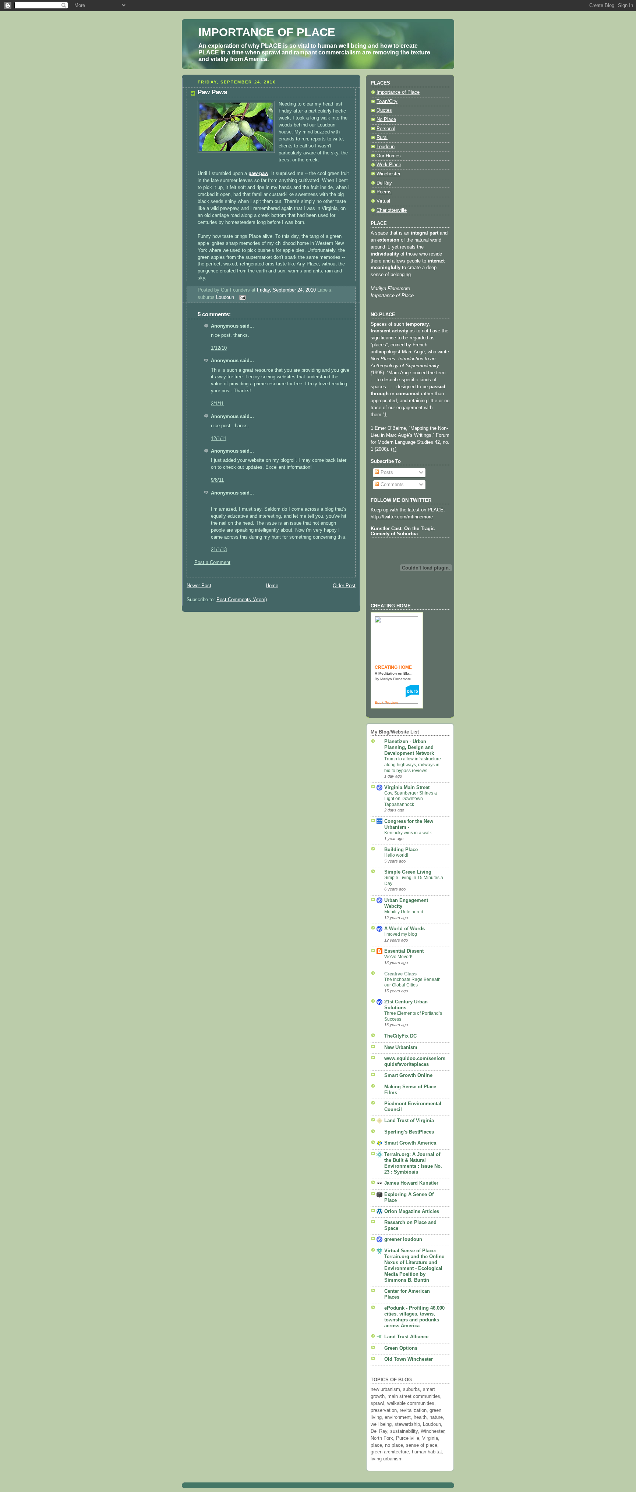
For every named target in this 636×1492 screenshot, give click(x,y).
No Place (386, 119)
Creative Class (400, 974)
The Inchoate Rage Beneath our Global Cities (412, 982)
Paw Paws (212, 92)
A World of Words (404, 928)
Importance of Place (398, 92)
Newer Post (199, 585)
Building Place (401, 849)
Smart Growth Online (408, 1075)
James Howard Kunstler (411, 1183)
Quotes (384, 110)
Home (272, 585)
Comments (391, 484)
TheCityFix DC (400, 1036)
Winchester (388, 173)
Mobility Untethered (403, 911)
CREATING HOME (393, 667)
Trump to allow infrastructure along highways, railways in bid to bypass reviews (412, 764)
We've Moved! (398, 956)
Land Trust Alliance (406, 1336)
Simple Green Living (407, 872)
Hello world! (396, 855)
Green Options (400, 1348)
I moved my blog (400, 934)
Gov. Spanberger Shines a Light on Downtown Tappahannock (410, 798)
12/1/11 (218, 438)
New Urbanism (400, 1047)
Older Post (344, 585)
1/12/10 (219, 348)
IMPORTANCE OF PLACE (266, 32)
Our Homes (389, 155)
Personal (386, 128)
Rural (382, 137)
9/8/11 (217, 480)
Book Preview (386, 702)
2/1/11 (217, 403)
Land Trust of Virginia (409, 1120)
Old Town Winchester (408, 1359)
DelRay (384, 183)
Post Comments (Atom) (241, 599)
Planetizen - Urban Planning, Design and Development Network (409, 747)
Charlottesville (392, 210)
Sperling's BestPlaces (409, 1132)
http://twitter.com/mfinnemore (402, 517)
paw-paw (258, 173)
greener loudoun (403, 1239)
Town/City (387, 101)
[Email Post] (241, 297)
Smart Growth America (410, 1143)
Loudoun (225, 297)
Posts (386, 472)
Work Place (389, 164)
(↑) (393, 449)
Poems (384, 191)
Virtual (383, 201)
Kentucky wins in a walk (408, 832)
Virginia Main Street (407, 787)
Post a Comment (212, 562)
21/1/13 (219, 549)
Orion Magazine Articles (411, 1211)
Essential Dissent (404, 951)
